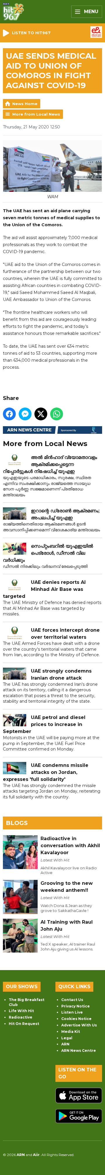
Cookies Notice (76, 1018)
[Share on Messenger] (25, 414)
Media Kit (70, 1031)
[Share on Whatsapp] (56, 414)
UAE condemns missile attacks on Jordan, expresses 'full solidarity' (45, 772)
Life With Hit (21, 1011)
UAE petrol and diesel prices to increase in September (44, 724)
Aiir (36, 1155)
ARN (65, 1044)
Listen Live (72, 1012)
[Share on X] (40, 414)
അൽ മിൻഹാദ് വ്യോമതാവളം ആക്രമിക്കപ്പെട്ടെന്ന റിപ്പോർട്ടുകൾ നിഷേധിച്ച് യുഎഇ (50, 464)
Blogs (17, 822)
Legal (66, 1038)
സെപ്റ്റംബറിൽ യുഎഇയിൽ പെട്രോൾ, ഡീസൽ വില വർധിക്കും (48, 553)
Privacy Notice (75, 1006)
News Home (24, 103)
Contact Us (72, 1000)
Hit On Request (24, 1023)
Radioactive (20, 1017)
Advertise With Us (79, 1025)
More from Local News (36, 114)
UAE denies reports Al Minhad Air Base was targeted (44, 589)
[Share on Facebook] (9, 414)
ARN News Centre (78, 1050)
